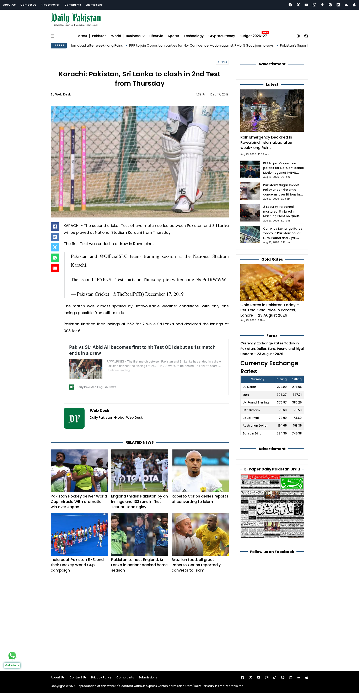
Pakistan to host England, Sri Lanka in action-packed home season (139, 565)
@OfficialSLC (114, 256)
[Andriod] (346, 4)
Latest (82, 36)
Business (133, 36)
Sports (173, 36)
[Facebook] (290, 4)
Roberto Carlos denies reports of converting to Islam (200, 499)
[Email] (55, 268)
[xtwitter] (298, 4)
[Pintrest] (330, 4)
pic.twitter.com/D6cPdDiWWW (194, 279)
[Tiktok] (322, 4)
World (116, 36)
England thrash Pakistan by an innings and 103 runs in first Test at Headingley (139, 501)
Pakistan (99, 36)
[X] (55, 247)
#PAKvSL (104, 279)
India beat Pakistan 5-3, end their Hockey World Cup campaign (77, 565)
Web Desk (63, 94)
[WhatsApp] (55, 258)
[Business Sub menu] (143, 36)
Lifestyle (156, 36)
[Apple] (354, 4)
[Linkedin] (338, 4)
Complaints (72, 5)
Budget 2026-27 (253, 36)
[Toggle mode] (298, 35)
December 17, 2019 (164, 294)
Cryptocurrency (221, 36)
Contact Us (28, 5)
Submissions (93, 5)
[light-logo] (77, 20)
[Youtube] (306, 4)
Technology (194, 36)
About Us (9, 5)
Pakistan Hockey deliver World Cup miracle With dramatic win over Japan (79, 501)
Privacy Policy (50, 5)
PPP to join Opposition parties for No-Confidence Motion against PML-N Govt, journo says (160, 45)
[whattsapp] (12, 655)
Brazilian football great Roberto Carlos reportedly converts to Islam (196, 565)
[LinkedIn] (55, 237)
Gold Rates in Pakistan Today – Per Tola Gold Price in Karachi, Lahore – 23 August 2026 (269, 310)
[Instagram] (314, 4)
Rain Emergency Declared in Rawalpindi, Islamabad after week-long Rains (266, 142)
